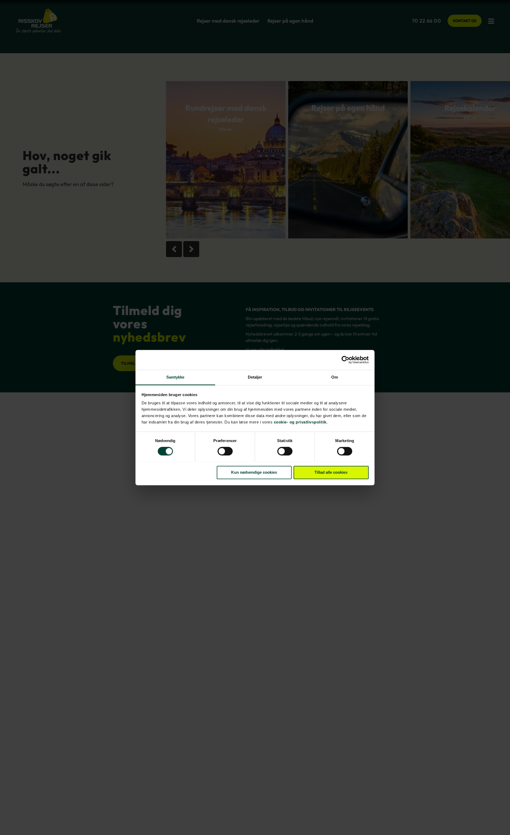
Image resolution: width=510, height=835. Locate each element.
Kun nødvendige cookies (254, 472)
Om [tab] (334, 377)
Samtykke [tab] (175, 377)
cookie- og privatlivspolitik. (301, 422)
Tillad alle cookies (330, 472)
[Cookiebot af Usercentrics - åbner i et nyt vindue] (345, 360)
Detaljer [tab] (255, 377)
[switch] (225, 451)
